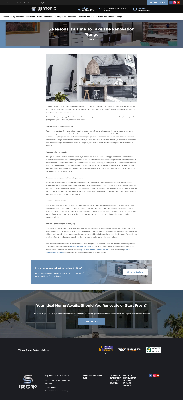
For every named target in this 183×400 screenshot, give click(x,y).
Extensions (30, 17)
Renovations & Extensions (92, 375)
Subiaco (127, 383)
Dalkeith (127, 375)
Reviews (33, 3)
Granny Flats (60, 17)
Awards (12, 3)
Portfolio (26, 3)
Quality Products (43, 3)
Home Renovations (45, 17)
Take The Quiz (91, 321)
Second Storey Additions (13, 17)
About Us (5, 3)
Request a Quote (157, 2)
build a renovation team (80, 247)
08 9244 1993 (88, 10)
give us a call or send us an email (95, 250)
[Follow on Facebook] (171, 2)
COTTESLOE (114, 380)
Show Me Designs (135, 272)
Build (85, 378)
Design (119, 17)
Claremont (115, 378)
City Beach (115, 375)
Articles (19, 3)
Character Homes (85, 17)
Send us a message (144, 10)
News (91, 40)
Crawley (114, 383)
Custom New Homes (105, 17)
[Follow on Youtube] (178, 2)
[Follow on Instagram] (174, 2)
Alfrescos (72, 17)
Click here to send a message (57, 391)
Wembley (127, 385)
